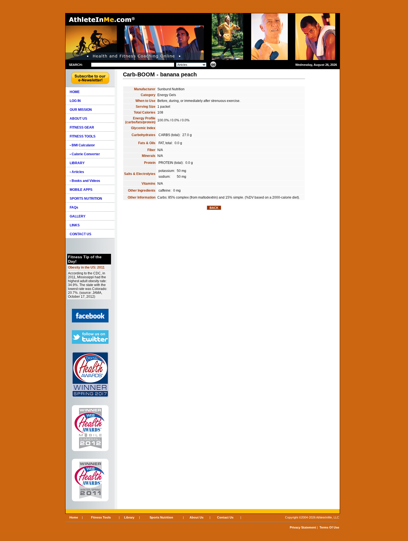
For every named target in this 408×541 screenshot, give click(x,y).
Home (73, 517)
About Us (196, 517)
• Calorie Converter (85, 154)
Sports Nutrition (161, 517)
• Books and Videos (85, 181)
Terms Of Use (329, 527)
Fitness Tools (101, 517)
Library (129, 517)
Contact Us (225, 517)
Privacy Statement (303, 527)
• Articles (77, 172)
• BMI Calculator (82, 145)
